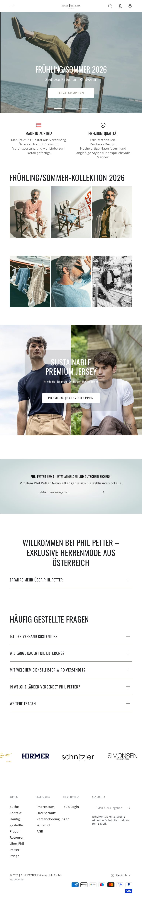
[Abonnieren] (103, 492)
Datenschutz (46, 813)
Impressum (45, 807)
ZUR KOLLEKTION (70, 92)
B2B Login (71, 807)
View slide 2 (71, 105)
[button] (110, 6)
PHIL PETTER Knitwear (34, 875)
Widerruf (43, 825)
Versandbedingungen (53, 819)
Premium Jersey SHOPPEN (71, 398)
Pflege (15, 856)
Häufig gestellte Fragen (16, 825)
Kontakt (16, 813)
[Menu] (12, 6)
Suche (14, 807)
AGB (40, 831)
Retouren (17, 837)
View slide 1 (59, 105)
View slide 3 (83, 105)
